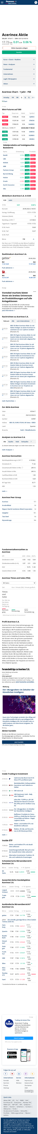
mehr (10, 200)
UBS (4, 159)
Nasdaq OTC (4, 974)
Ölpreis (27, 1113)
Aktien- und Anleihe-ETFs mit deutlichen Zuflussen (23, 825)
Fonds (15, 1109)
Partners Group (8, 170)
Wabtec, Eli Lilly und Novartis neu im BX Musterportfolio (23, 830)
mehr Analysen (7, 450)
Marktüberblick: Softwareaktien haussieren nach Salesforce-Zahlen (24, 785)
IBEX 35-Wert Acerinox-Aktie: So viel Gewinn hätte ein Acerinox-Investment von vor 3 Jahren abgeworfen (22, 365)
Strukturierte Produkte (11, 1111)
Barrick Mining (8, 174)
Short (33, 155)
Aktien (6, 1107)
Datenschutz (29, 1083)
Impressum (28, 1080)
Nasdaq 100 (27, 1102)
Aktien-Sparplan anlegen (19, 48)
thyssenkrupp (6, 520)
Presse (6, 1085)
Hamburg (4, 926)
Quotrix (4, 931)
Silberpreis (7, 1109)
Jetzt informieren (8, 310)
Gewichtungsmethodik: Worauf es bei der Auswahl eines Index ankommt (21, 851)
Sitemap (6, 1088)
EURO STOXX (19, 423)
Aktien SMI (7, 1100)
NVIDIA (5, 163)
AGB (26, 1088)
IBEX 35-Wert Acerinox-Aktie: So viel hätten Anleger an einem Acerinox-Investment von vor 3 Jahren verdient (22, 328)
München (4, 969)
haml (3, 979)
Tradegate (4, 896)
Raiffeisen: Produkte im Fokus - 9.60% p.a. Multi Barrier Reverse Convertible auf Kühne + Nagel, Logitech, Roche (24, 817)
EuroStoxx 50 (8, 1102)
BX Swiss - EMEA (30, 423)
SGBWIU (31, 135)
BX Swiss (4, 872)
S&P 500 (15, 1105)
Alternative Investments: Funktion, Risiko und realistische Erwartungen (21, 856)
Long (27, 155)
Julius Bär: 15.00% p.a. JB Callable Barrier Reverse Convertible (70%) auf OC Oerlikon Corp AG (24, 803)
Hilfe (17, 1080)
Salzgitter (5, 513)
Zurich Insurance (8, 185)
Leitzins (6, 1115)
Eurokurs (29, 1107)
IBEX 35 (11, 423)
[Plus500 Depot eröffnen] (10, 3)
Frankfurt (4, 953)
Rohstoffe (24, 1111)
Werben (18, 1083)
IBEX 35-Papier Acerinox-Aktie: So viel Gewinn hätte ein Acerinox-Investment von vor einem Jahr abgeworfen (22, 337)
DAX (26, 1100)
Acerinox (5, 502)
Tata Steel (5, 517)
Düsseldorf (4, 942)
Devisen (12, 1107)
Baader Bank (4, 937)
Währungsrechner (17, 1113)
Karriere (6, 1083)
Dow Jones (17, 1102)
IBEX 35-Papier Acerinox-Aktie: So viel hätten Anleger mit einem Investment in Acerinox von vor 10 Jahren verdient (22, 385)
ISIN (16, 38)
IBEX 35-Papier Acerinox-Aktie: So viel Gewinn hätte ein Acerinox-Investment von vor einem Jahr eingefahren (22, 374)
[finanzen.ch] (11, 1)
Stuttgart (4, 947)
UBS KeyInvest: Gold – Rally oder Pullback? (23, 795)
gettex (4, 915)
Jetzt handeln (19, 742)
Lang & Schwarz (5, 891)
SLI (17, 1100)
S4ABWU (31, 124)
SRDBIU (31, 139)
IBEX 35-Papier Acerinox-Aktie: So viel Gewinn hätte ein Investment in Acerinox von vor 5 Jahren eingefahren (22, 356)
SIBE (3, 958)
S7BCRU (31, 121)
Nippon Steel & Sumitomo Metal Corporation (17, 509)
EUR (4, 200)
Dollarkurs (20, 1107)
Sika (4, 189)
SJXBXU (31, 117)
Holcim (5, 178)
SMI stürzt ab (18, 791)
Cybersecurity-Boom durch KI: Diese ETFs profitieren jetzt (24, 779)
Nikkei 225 (7, 1105)
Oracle (5, 181)
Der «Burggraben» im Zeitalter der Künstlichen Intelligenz (24, 810)
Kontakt (6, 1080)
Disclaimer (28, 1085)
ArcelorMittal (6, 505)
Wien (3, 963)
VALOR (4, 38)
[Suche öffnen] (35, 2)
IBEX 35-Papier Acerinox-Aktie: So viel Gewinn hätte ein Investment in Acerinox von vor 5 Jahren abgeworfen (22, 393)
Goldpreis (27, 1105)
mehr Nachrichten (8, 401)
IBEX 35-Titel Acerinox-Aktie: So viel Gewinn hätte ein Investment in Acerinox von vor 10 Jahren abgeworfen (22, 346)
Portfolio (6, 1113)
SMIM (22, 1100)
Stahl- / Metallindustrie (28, 430)
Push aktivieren (7, 268)
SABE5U (31, 132)
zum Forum (5, 674)
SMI (20, 1105)
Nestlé (5, 155)
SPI (13, 1100)
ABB (4, 166)
